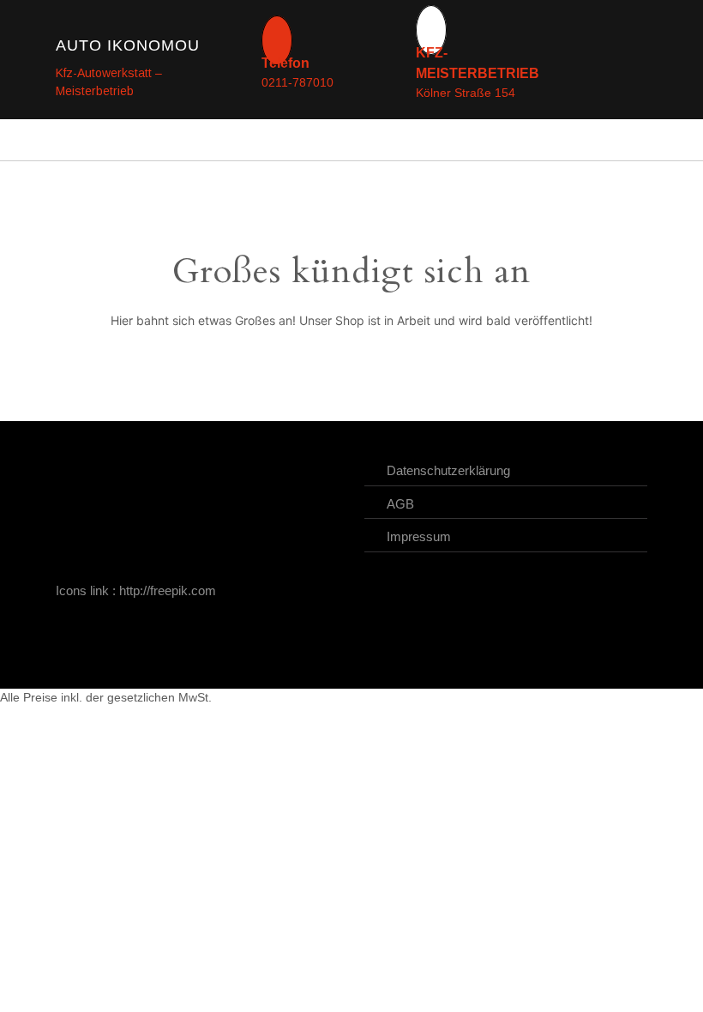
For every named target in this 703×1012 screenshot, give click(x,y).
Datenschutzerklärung (448, 470)
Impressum (419, 536)
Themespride (433, 658)
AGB (400, 504)
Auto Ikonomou (128, 45)
